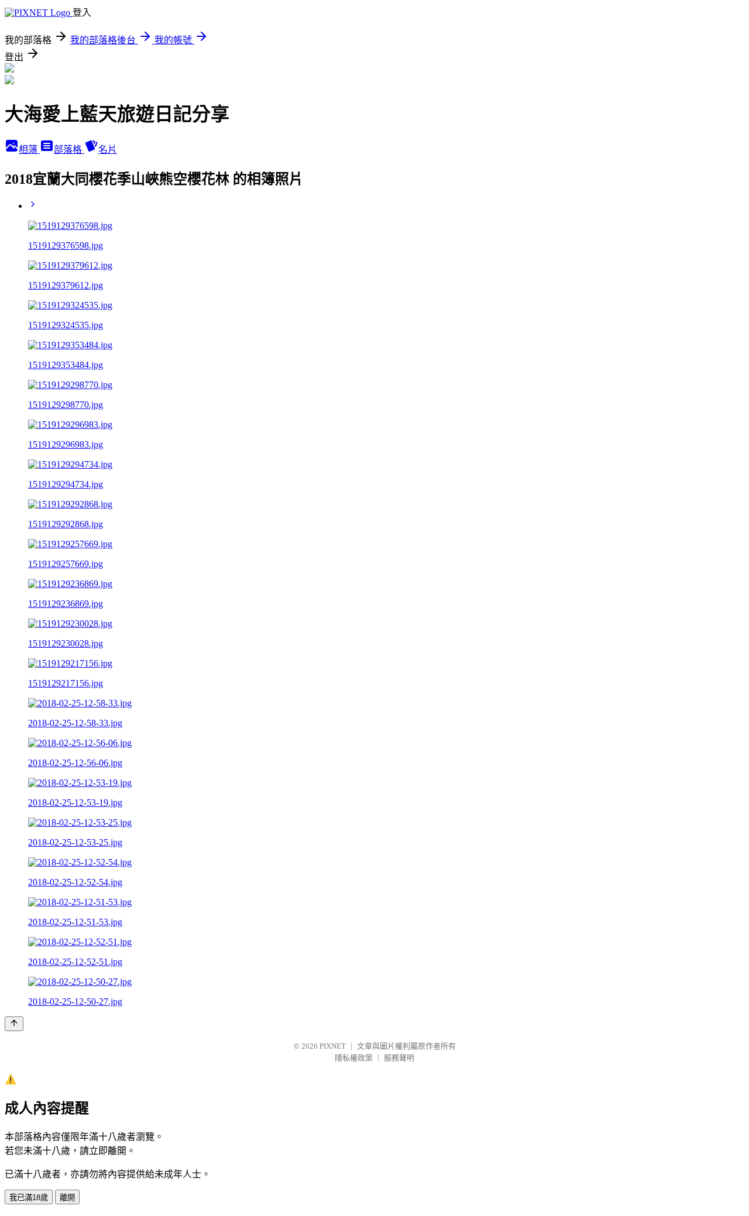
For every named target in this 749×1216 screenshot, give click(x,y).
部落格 (69, 149)
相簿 (29, 149)
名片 (107, 149)
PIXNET (332, 1046)
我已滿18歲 (28, 1197)
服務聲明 (399, 1057)
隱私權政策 (354, 1057)
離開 (67, 1197)
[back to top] (14, 1023)
